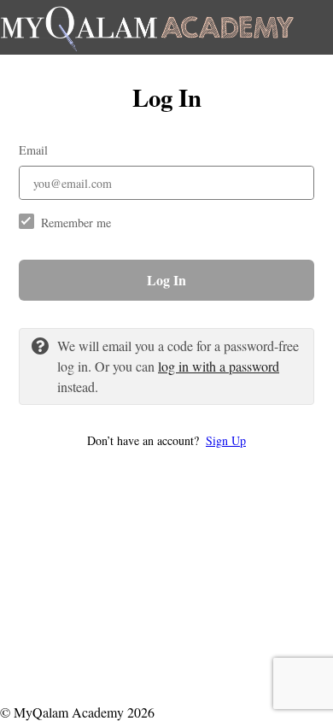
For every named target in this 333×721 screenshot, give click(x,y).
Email (33, 150)
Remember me (76, 222)
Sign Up (226, 440)
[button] (166, 440)
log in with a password (218, 366)
